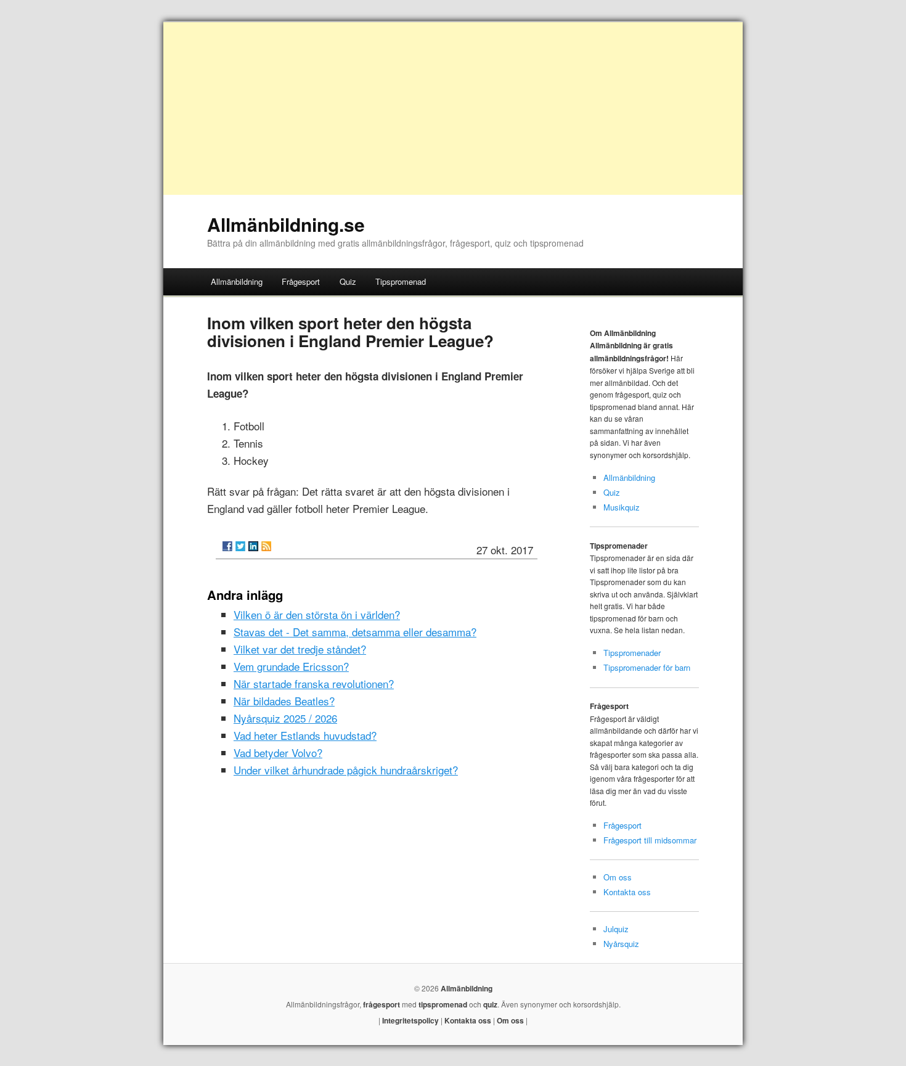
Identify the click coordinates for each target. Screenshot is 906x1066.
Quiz (348, 281)
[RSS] (266, 546)
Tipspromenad (400, 281)
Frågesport (301, 281)
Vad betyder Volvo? (278, 752)
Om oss (617, 877)
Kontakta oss (627, 892)
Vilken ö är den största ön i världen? (317, 614)
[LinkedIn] (253, 546)
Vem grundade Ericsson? (291, 666)
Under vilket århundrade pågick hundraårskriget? (346, 769)
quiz (490, 1004)
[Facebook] (227, 546)
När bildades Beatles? (284, 700)
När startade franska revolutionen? (314, 683)
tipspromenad (442, 1004)
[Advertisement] (453, 108)
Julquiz (616, 929)
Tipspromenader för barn (646, 667)
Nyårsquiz (621, 943)
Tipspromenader (632, 652)
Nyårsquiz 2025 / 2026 (285, 718)
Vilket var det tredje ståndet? (300, 649)
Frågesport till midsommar (649, 840)
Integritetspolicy (410, 1020)
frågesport (381, 1004)
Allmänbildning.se (286, 224)
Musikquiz (621, 507)
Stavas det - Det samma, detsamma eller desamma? (355, 631)
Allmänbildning (237, 281)
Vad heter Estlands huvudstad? (305, 735)
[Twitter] (240, 546)
